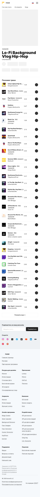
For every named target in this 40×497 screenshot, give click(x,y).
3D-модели (5, 387)
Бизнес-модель (27, 403)
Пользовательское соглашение (12, 484)
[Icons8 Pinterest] (3, 344)
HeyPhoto (5, 435)
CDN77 (36, 483)
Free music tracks (6, 7)
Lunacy (24, 373)
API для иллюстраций (29, 419)
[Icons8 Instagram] (3, 339)
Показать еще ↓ (20, 315)
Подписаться (32, 329)
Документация (6, 457)
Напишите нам (6, 460)
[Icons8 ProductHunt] (8, 344)
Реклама (4, 361)
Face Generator (7, 429)
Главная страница (7, 357)
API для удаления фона (29, 434)
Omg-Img (25, 437)
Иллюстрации (6, 377)
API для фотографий (28, 422)
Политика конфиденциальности (12, 481)
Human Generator (7, 432)
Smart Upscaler (6, 419)
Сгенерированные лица (9, 390)
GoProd (24, 380)
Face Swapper (6, 425)
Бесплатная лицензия (29, 450)
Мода (26, 7)
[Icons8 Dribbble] (8, 339)
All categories (18, 7)
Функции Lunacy (7, 406)
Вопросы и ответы (8, 453)
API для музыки (27, 425)
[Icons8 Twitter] (12, 339)
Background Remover (8, 422)
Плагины (24, 383)
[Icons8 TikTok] (21, 339)
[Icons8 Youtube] (26, 339)
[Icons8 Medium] (35, 339)
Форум (4, 450)
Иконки (4, 373)
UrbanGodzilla (6, 59)
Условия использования (9, 472)
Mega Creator (6, 415)
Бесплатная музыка (8, 383)
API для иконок (27, 415)
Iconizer (4, 439)
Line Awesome (26, 441)
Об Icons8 (25, 399)
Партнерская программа (10, 364)
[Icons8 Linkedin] (31, 339)
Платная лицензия (27, 453)
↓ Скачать (12, 64)
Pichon (24, 377)
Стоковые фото (7, 380)
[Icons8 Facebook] (17, 339)
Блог (23, 406)
